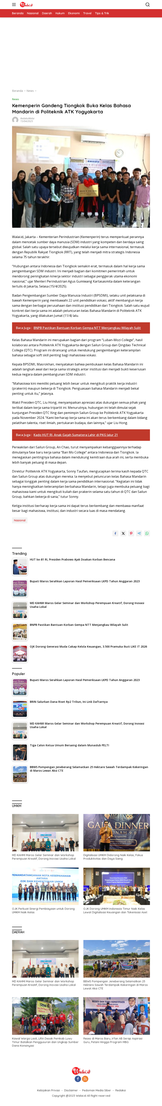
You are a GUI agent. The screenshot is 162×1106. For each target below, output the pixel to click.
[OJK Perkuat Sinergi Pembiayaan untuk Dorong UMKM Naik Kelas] (45, 886)
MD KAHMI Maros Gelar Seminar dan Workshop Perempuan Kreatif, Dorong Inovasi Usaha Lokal (44, 856)
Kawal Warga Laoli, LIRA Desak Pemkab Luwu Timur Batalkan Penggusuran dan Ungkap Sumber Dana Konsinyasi (45, 1042)
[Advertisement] (81, 55)
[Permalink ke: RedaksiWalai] (15, 119)
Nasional (19, 520)
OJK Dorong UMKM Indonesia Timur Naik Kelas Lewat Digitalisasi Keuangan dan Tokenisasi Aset (115, 910)
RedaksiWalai (27, 118)
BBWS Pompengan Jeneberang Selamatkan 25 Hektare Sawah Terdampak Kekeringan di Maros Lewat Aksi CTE (115, 985)
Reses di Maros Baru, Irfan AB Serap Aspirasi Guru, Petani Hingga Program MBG (112, 1040)
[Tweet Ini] (123, 533)
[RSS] (85, 1079)
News (15, 99)
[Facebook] (78, 1079)
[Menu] (14, 4)
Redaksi (120, 1090)
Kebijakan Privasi (48, 1090)
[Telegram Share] (139, 533)
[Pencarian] (147, 4)
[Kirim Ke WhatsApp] (147, 533)
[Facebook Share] (115, 533)
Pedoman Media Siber (96, 1090)
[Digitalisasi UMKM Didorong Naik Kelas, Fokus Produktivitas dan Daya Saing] (116, 833)
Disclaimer (71, 1090)
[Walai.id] (25, 4)
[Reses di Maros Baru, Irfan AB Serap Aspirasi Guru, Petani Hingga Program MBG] (116, 1016)
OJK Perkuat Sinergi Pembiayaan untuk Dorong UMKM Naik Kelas (43, 910)
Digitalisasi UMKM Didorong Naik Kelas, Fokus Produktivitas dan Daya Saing (113, 856)
